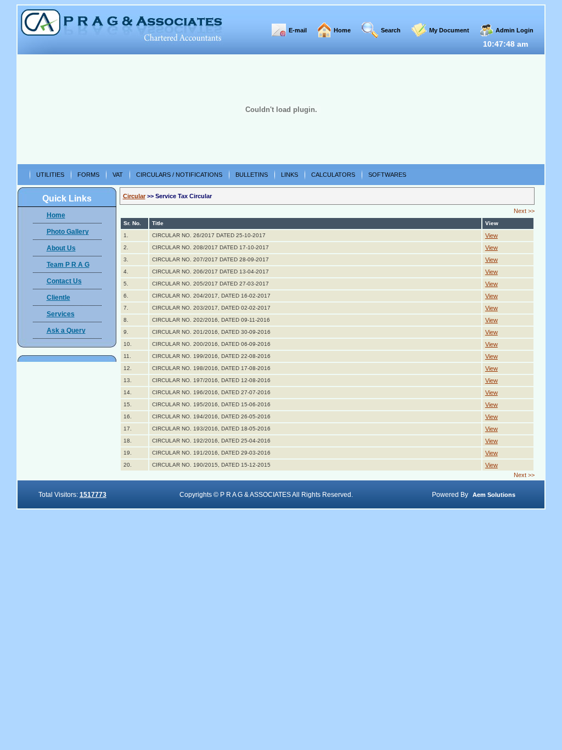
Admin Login (514, 30)
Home (342, 30)
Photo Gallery (68, 232)
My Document (449, 30)
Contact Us (64, 281)
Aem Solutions (494, 494)
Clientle (58, 297)
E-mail (298, 30)
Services (61, 314)
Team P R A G (68, 264)
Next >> (524, 211)
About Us (61, 248)
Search (391, 30)
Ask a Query (66, 330)
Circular (134, 196)
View (491, 235)
